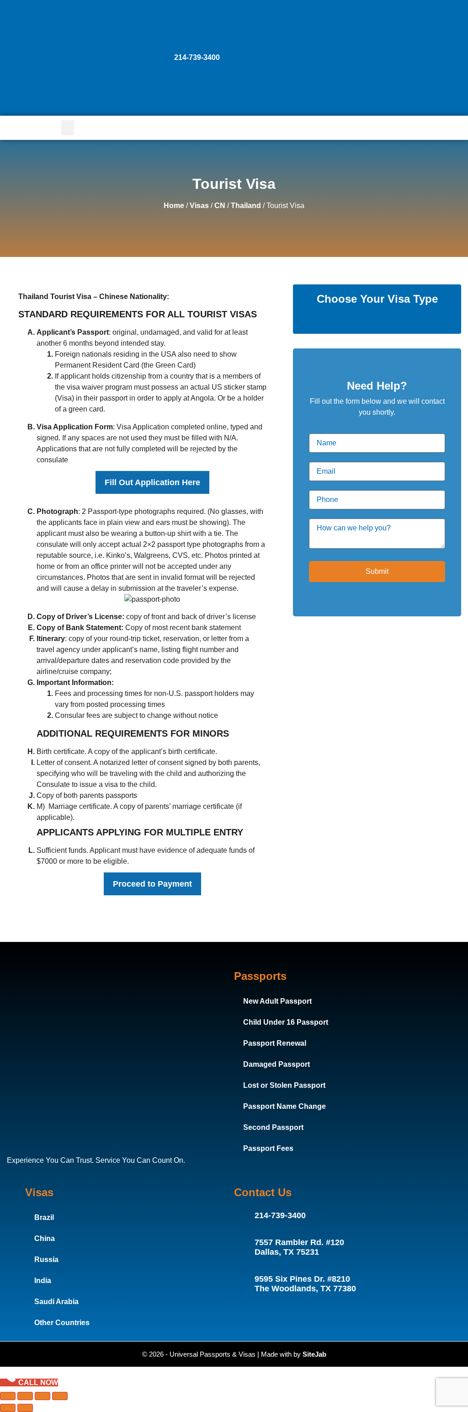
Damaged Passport (276, 1064)
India (42, 1280)
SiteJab (314, 1354)
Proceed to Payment (152, 883)
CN (219, 205)
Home (174, 205)
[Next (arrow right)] (25, 1408)
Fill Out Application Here (152, 482)
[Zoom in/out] (8, 1396)
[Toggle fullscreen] (25, 1396)
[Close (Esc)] (60, 1396)
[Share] (42, 1396)
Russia (46, 1259)
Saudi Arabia (56, 1301)
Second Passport (273, 1127)
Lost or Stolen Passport (284, 1085)
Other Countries (62, 1322)
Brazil (44, 1217)
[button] (67, 127)
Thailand (246, 205)
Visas (199, 205)
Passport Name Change (284, 1106)
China (44, 1238)
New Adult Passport (277, 1001)
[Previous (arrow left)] (8, 1408)
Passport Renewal (274, 1043)
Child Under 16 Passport (285, 1022)
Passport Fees (268, 1148)
